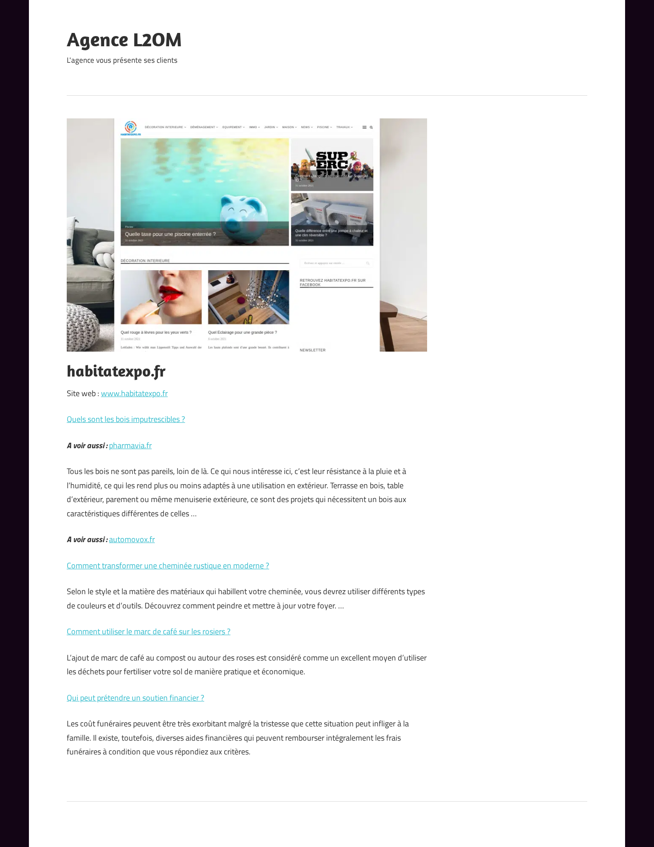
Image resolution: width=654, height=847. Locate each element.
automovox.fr (132, 539)
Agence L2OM (124, 39)
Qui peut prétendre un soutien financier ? (135, 698)
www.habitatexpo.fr (134, 393)
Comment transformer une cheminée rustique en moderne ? (168, 565)
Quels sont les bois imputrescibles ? (126, 419)
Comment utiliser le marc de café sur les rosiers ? (148, 631)
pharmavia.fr (130, 445)
